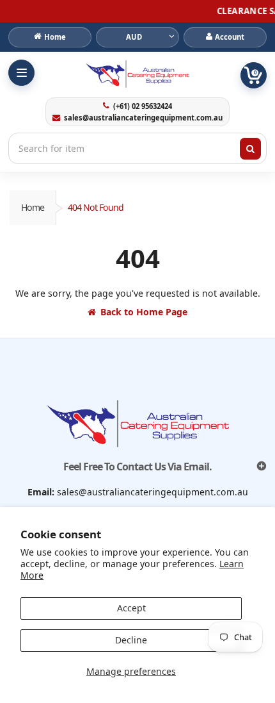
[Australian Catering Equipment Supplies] (137, 73)
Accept (131, 608)
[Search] (251, 149)
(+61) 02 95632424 (142, 106)
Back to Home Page (143, 312)
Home (32, 207)
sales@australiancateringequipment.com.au (143, 117)
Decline (131, 640)
